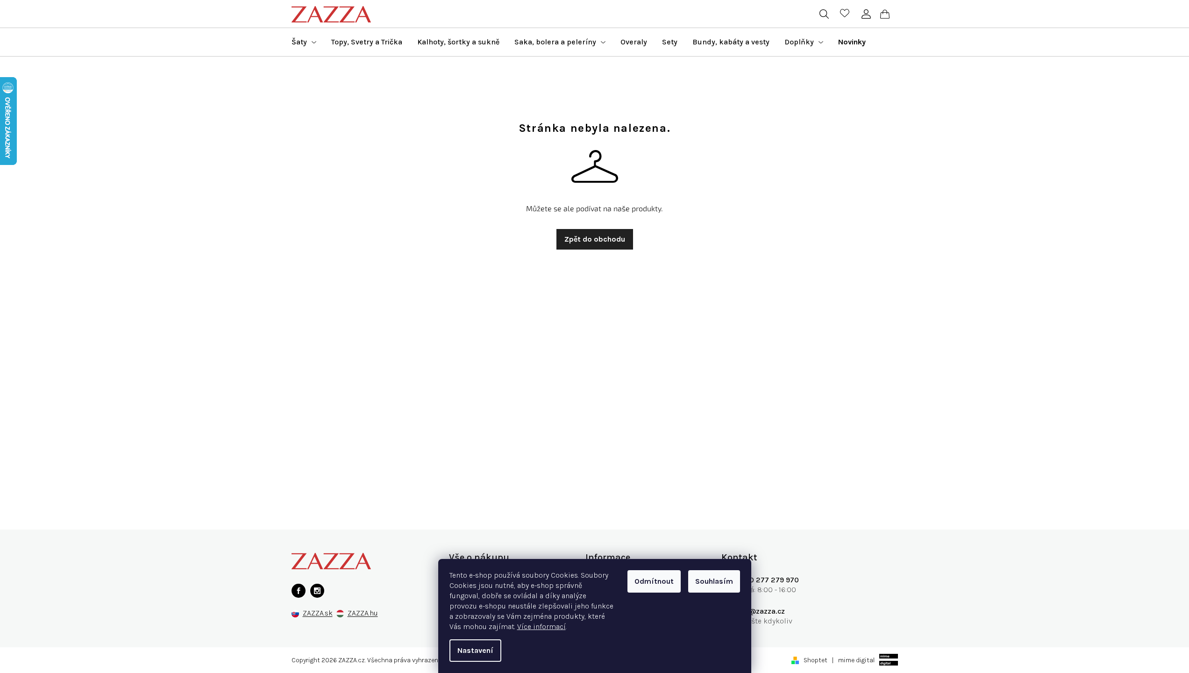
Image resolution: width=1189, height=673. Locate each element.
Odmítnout (654, 581)
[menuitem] (304, 42)
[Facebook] (299, 591)
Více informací (541, 626)
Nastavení (475, 650)
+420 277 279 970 (767, 579)
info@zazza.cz (760, 611)
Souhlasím (714, 581)
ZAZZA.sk (318, 613)
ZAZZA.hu (363, 613)
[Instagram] (317, 591)
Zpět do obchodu (594, 239)
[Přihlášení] (866, 14)
